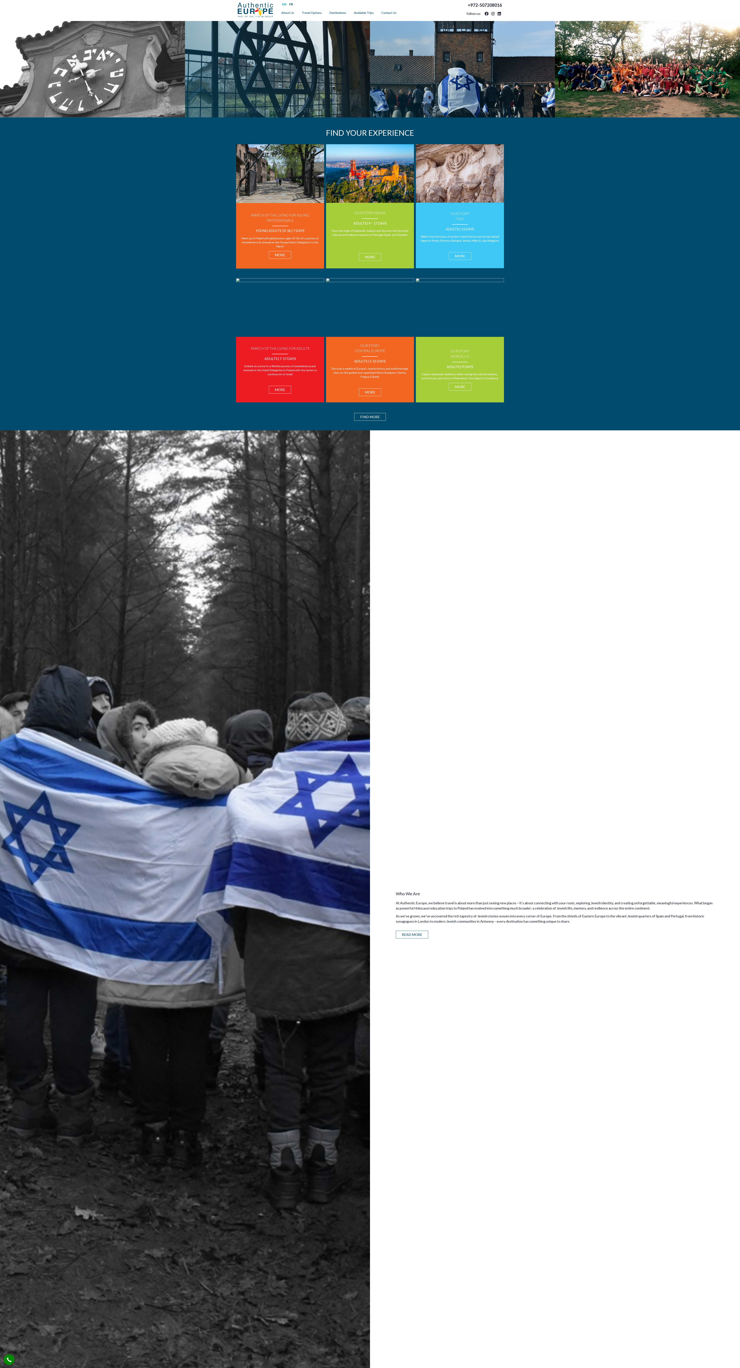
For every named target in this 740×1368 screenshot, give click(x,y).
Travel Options (312, 12)
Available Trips (364, 12)
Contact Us (388, 12)
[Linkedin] (499, 13)
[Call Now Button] (9, 1360)
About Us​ (287, 12)
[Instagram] (493, 13)
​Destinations (337, 12)
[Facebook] (486, 13)
